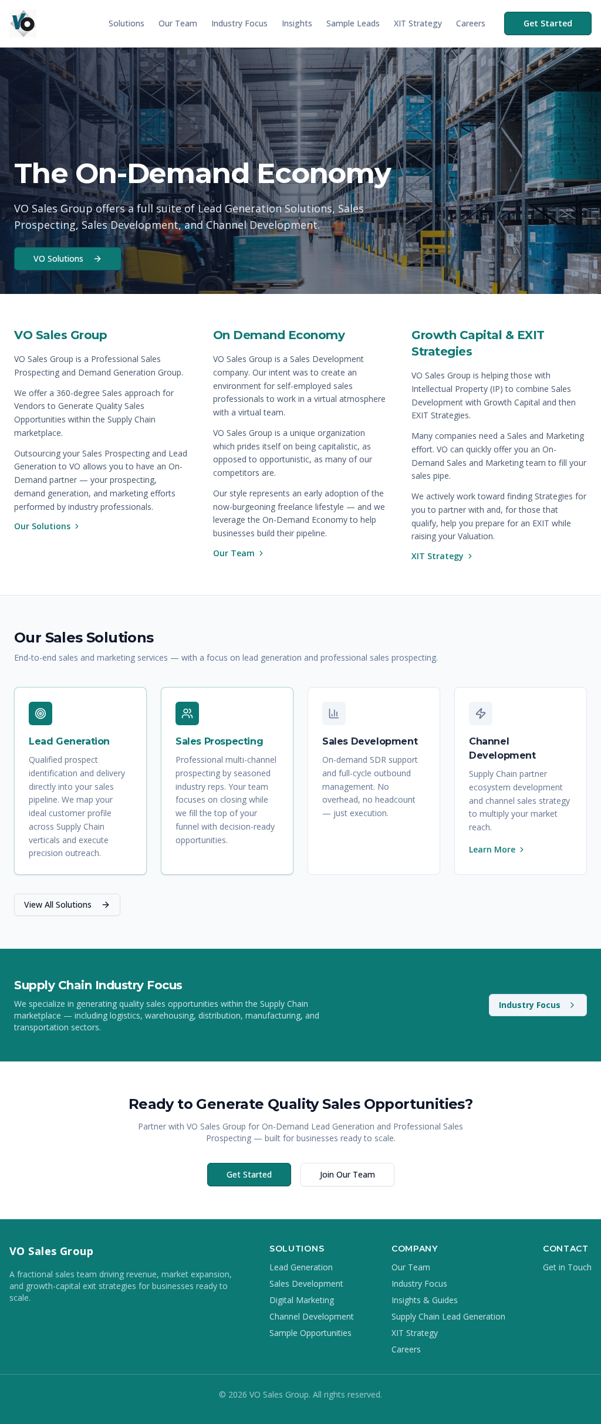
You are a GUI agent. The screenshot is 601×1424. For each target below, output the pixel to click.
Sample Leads (353, 23)
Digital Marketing (301, 1299)
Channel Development (311, 1316)
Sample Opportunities (310, 1332)
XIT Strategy (418, 23)
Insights (297, 23)
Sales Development (306, 1283)
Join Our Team (347, 1174)
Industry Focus (239, 23)
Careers (470, 23)
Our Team (177, 23)
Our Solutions (42, 526)
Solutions (126, 23)
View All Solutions (58, 904)
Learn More (492, 849)
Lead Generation (301, 1267)
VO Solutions (58, 258)
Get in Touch (567, 1267)
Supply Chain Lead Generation (448, 1316)
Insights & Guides (424, 1299)
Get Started (548, 23)
